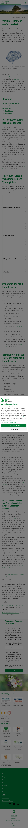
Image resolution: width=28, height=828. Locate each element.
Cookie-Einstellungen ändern (8, 422)
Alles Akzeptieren (13, 425)
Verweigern (14, 429)
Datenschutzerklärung (21, 417)
